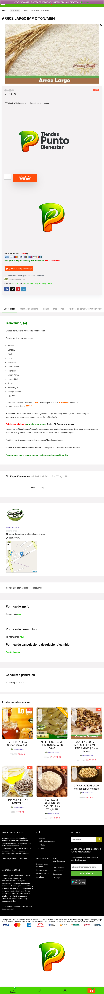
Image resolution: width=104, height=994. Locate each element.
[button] (101, 25)
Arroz (32, 283)
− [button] (8, 548)
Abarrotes (15, 11)
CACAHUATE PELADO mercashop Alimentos (86, 787)
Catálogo (40, 877)
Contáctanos (41, 870)
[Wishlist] (39, 990)
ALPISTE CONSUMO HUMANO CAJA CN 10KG (51, 745)
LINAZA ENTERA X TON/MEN (17, 801)
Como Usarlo (58, 871)
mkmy (44, 283)
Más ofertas (58, 309)
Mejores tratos (42, 874)
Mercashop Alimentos (17, 279)
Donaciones (57, 874)
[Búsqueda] (99, 839)
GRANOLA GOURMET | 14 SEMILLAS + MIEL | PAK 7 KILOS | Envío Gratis (86, 746)
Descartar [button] (85, 2)
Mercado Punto (13, 527)
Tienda (46, 309)
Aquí (19, 614)
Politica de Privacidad (18, 859)
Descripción (9, 309)
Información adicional (29, 309)
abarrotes (26, 283)
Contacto (5, 859)
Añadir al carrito (25, 178)
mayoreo (38, 283)
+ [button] (8, 544)
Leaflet (34, 571)
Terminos (42, 849)
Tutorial (42, 845)
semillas (50, 283)
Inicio (4, 11)
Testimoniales (58, 867)
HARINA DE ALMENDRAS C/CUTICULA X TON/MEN (52, 804)
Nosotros (41, 838)
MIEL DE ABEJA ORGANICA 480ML (17, 743)
